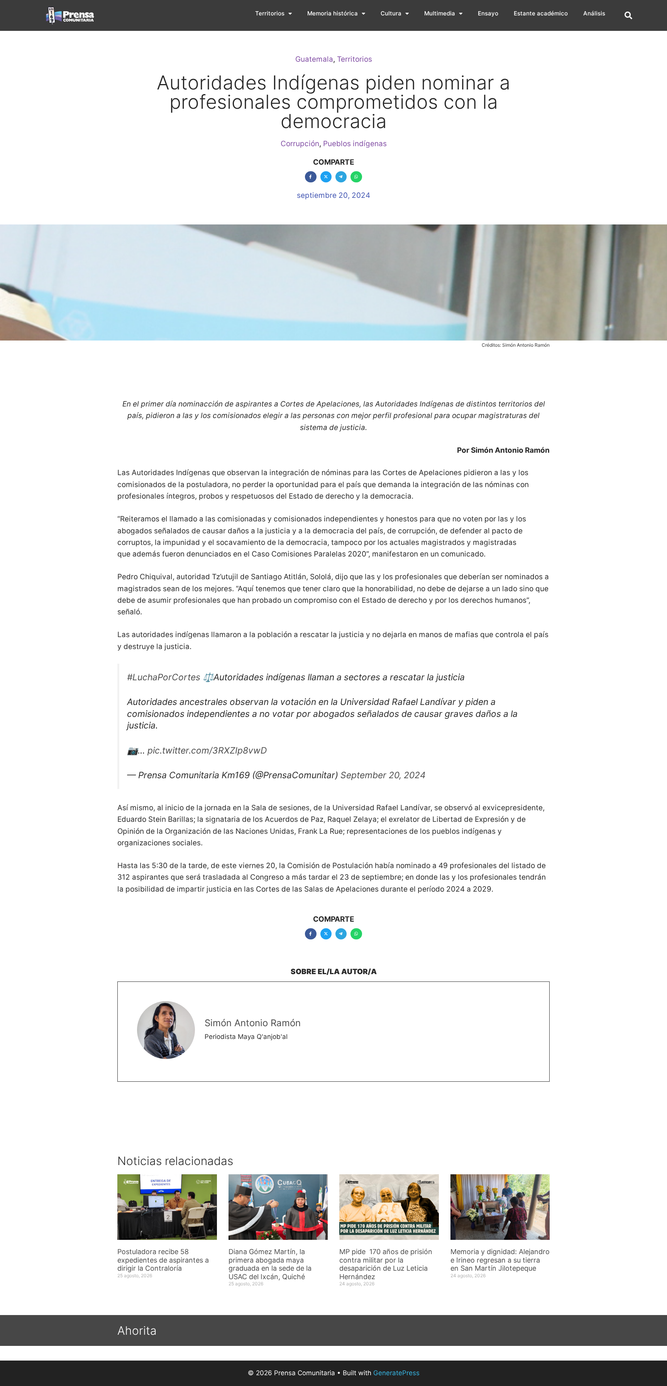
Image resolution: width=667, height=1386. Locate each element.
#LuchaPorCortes (163, 677)
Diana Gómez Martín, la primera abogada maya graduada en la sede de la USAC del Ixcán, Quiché (270, 1264)
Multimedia (439, 13)
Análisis (594, 13)
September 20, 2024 (383, 775)
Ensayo (488, 13)
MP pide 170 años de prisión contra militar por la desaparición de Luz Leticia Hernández (385, 1264)
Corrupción (300, 143)
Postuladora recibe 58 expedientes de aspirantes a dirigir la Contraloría (163, 1260)
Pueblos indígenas (355, 143)
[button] (628, 15)
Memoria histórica (332, 13)
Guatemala (314, 59)
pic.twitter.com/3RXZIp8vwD (207, 750)
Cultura (391, 13)
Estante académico (541, 13)
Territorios (269, 13)
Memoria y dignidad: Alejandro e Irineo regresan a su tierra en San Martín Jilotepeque (500, 1260)
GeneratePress (396, 1373)
